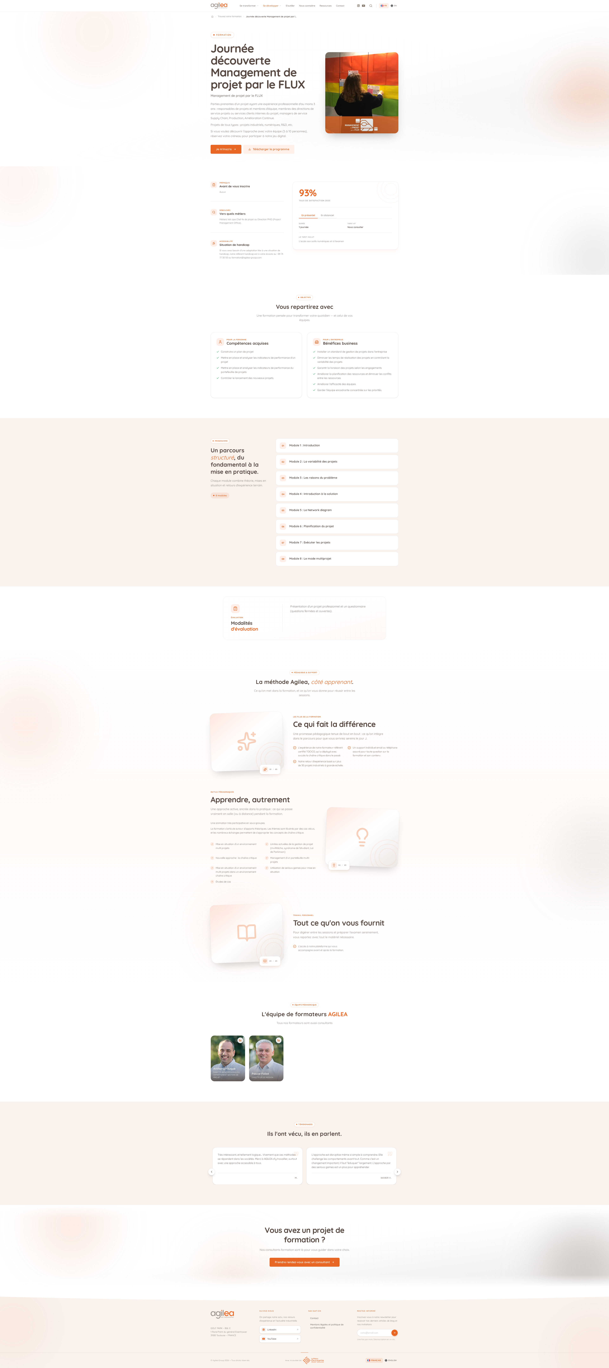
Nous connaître (307, 5)
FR (385, 5)
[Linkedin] (358, 5)
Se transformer (248, 5)
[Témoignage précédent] (211, 1171)
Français (376, 1360)
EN (395, 5)
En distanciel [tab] (327, 215)
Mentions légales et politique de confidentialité (327, 1326)
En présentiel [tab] (308, 215)
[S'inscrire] (394, 1333)
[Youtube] (363, 5)
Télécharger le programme (271, 149)
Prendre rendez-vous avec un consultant (302, 1262)
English (392, 1360)
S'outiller (290, 5)
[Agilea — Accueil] (219, 6)
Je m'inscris (224, 149)
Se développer (270, 5)
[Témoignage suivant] (397, 1171)
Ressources (326, 5)
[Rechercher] (371, 6)
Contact (340, 5)
